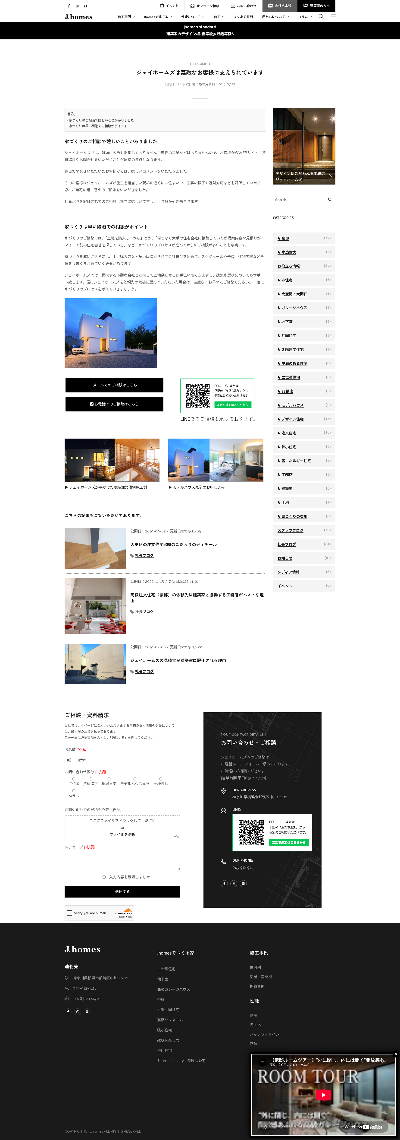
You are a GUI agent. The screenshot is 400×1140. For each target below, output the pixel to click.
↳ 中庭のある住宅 (292, 363)
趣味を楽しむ (168, 1040)
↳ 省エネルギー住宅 (294, 461)
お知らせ (285, 558)
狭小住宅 (164, 1030)
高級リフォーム (170, 1020)
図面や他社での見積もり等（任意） (94, 810)
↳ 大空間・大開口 (292, 294)
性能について (191, 16)
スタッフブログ (290, 530)
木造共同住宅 (168, 1010)
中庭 (161, 999)
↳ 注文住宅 (287, 433)
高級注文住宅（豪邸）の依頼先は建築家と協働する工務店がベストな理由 (197, 598)
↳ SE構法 (285, 391)
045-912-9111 (243, 867)
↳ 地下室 (285, 322)
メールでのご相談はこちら (114, 385)
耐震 (253, 1015)
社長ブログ (144, 555)
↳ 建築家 (285, 488)
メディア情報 (289, 572)
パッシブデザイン (264, 1034)
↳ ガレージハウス (292, 308)
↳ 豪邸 (283, 238)
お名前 (76, 750)
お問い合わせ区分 (85, 772)
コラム (303, 16)
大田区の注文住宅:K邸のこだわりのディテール (173, 544)
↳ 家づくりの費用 (292, 516)
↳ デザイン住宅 (291, 419)
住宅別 (255, 967)
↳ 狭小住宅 (287, 447)
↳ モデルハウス (291, 405)
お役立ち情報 (289, 266)
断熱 (253, 1044)
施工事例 (124, 16)
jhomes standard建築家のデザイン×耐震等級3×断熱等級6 (200, 30)
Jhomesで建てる (156, 16)
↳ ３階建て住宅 (291, 349)
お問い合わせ (246, 6)
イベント (172, 6)
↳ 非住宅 (285, 280)
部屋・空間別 (261, 977)
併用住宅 (164, 1050)
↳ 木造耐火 (287, 252)
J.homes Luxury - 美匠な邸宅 (181, 1061)
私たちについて (273, 16)
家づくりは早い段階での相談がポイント (98, 126)
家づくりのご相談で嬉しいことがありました (101, 120)
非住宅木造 (283, 6)
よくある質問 (243, 16)
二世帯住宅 (166, 969)
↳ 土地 (283, 502)
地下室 (162, 979)
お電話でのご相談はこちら (116, 404)
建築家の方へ (320, 6)
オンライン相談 (208, 6)
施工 (217, 16)
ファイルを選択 (122, 834)
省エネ (255, 1025)
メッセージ (80, 847)
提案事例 (257, 986)
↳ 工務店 (285, 475)
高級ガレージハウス (173, 989)
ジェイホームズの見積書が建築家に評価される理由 (178, 660)
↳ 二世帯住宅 (289, 377)
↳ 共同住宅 (287, 335)
